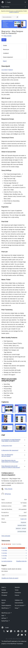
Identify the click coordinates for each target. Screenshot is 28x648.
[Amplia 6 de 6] (24, 425)
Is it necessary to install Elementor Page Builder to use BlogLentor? (10, 440)
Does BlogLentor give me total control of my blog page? (9, 461)
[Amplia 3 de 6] (11, 416)
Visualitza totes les (21, 561)
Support (11, 69)
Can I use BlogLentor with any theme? (7, 455)
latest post (18, 528)
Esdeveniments (19, 602)
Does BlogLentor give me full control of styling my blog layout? (10, 466)
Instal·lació (6, 53)
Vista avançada (5, 536)
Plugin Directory (5, 6)
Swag (17, 608)
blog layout (23, 522)
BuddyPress (5, 621)
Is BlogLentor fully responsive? (9, 450)
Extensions (18, 592)
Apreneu (3, 600)
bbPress (4, 618)
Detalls (5, 45)
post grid (24, 528)
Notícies (3, 590)
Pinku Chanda (7, 35)
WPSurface (8, 494)
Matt (3, 615)
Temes (16, 590)
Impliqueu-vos (18, 600)
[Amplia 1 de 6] (11, 406)
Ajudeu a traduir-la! (14, 12)
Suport (5, 61)
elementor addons (22, 525)
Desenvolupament (8, 57)
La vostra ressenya (6, 561)
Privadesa (4, 595)
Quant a (3, 587)
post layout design (22, 531)
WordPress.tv (5, 608)
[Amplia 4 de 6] (24, 416)
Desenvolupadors (6, 605)
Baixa (3, 39)
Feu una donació (20, 605)
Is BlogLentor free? (6, 445)
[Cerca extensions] (17, 17)
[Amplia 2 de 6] (24, 406)
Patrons (17, 595)
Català (7, 627)
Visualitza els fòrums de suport (9, 578)
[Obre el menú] (25, 2)
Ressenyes (6, 49)
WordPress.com (6, 613)
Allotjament (4, 592)
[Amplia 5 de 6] (11, 425)
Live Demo (4, 69)
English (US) (24, 519)
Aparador (17, 587)
